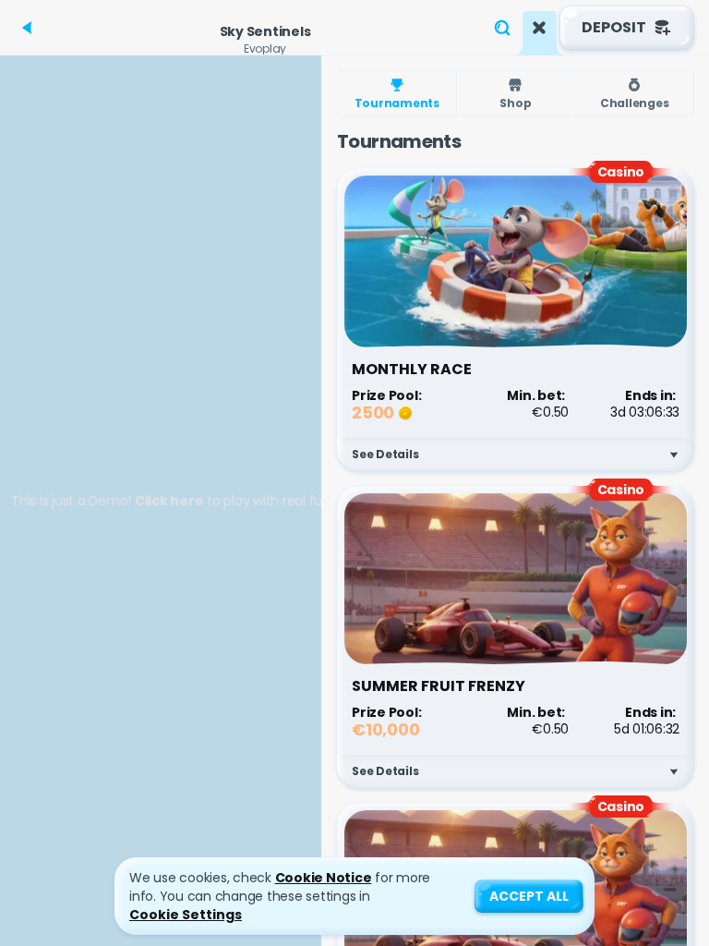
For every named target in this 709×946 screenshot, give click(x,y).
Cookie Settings (185, 914)
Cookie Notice (323, 877)
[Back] (27, 27)
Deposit (614, 27)
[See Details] (673, 454)
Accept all (529, 896)
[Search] (502, 27)
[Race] (539, 27)
